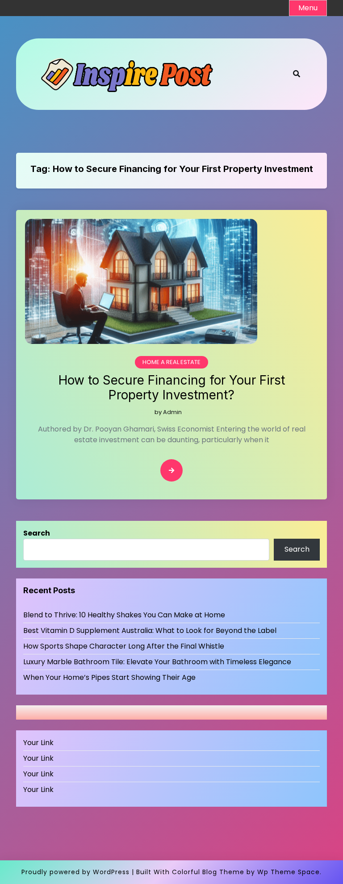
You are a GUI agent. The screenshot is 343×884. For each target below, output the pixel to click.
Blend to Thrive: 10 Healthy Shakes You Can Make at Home (124, 615)
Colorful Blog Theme (208, 871)
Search (36, 533)
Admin (172, 412)
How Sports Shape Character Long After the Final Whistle (123, 646)
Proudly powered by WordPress (75, 871)
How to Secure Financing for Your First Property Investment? (172, 388)
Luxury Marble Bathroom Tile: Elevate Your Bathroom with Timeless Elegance (157, 662)
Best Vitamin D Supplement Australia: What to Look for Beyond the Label (149, 630)
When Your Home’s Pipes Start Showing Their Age (109, 677)
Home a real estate (171, 362)
